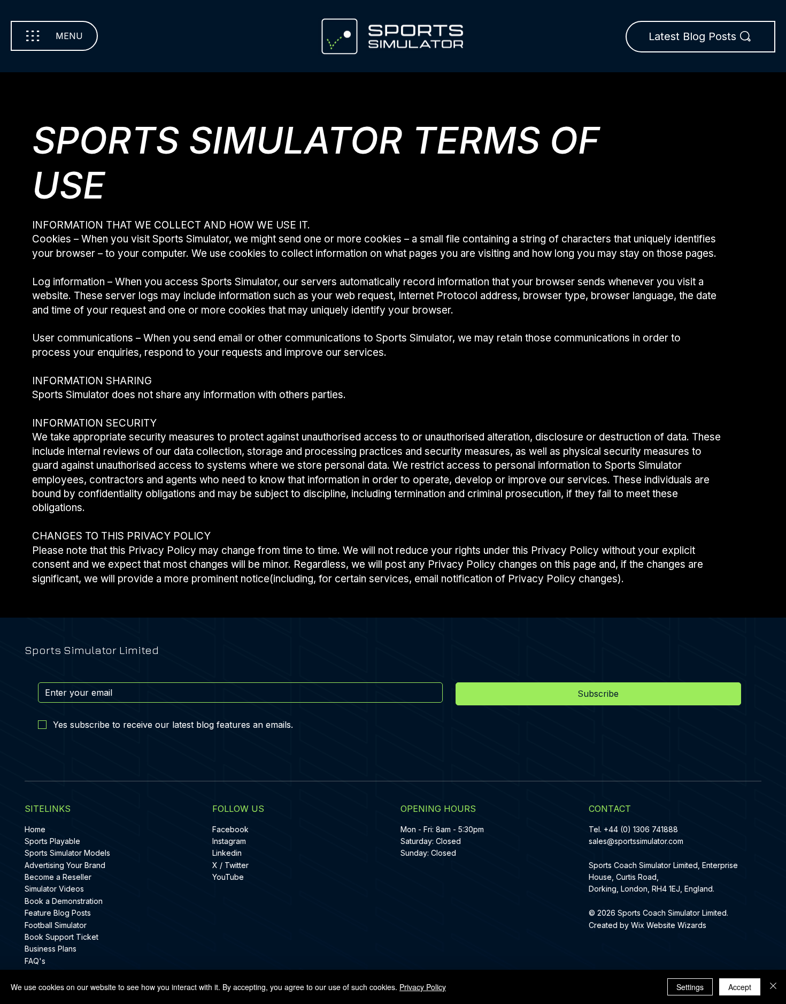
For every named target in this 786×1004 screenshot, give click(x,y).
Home (35, 829)
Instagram (229, 841)
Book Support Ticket (61, 936)
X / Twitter (230, 865)
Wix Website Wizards (668, 925)
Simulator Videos (54, 888)
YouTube (228, 876)
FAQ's (35, 960)
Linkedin (227, 852)
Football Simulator (56, 925)
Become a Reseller (58, 876)
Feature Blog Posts (58, 912)
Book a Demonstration (64, 901)
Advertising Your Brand (65, 865)
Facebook (230, 829)
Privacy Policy (422, 987)
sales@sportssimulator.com (636, 841)
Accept (739, 987)
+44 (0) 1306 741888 (641, 829)
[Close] (773, 986)
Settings (690, 987)
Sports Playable (52, 841)
